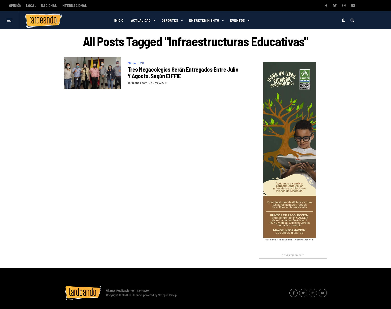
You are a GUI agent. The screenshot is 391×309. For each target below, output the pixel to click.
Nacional (49, 5)
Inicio (118, 20)
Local (31, 5)
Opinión (15, 5)
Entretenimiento (204, 20)
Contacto (143, 290)
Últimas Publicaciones (120, 290)
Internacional (74, 5)
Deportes (170, 20)
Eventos (237, 20)
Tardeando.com (137, 83)
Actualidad (140, 20)
